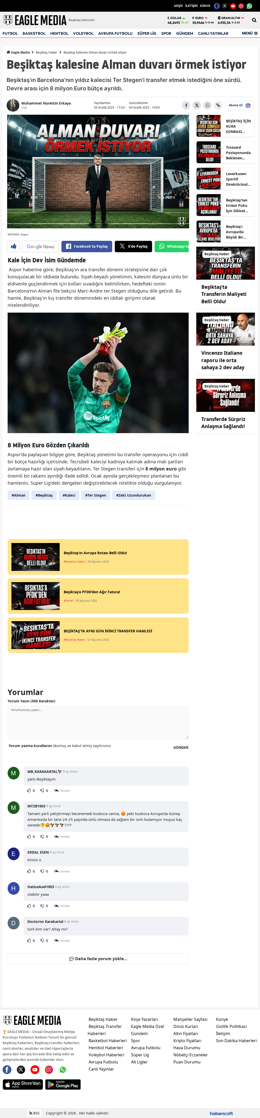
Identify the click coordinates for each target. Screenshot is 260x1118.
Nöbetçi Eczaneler (190, 1055)
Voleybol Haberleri (106, 1055)
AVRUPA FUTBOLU (115, 33)
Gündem (139, 1033)
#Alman (18, 495)
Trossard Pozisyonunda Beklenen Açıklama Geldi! (238, 153)
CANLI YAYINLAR (213, 33)
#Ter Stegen (95, 495)
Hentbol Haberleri (106, 1048)
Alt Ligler (139, 1062)
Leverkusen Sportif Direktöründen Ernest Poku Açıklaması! (239, 179)
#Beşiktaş (44, 495)
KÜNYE (205, 6)
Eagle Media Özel (147, 1026)
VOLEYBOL (83, 33)
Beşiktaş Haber (46, 52)
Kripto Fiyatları (187, 1040)
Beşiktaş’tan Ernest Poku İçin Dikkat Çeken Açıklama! (236, 205)
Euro (199, 18)
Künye (222, 1019)
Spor (135, 1040)
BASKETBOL (34, 33)
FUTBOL (10, 33)
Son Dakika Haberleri (236, 1040)
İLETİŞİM (191, 6)
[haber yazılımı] (221, 1113)
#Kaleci (69, 495)
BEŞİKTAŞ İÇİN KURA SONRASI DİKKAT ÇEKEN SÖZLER (238, 126)
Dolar (175, 18)
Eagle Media (20, 52)
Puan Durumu (187, 1062)
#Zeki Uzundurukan (133, 495)
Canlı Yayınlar (101, 1069)
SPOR (166, 33)
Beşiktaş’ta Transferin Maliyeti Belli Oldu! (224, 294)
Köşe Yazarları (144, 1019)
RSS (36, 1113)
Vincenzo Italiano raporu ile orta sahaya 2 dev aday (223, 360)
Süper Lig (140, 1055)
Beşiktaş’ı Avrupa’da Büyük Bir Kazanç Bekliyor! (234, 232)
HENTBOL (59, 33)
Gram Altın (230, 18)
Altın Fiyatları (185, 1033)
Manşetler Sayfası (190, 1019)
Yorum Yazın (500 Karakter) (31, 701)
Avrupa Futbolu (103, 1062)
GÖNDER (180, 747)
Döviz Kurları (185, 1026)
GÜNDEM (184, 33)
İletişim (223, 1033)
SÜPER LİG (146, 33)
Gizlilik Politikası (231, 1026)
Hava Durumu (186, 1048)
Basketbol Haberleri (108, 1040)
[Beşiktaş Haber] (225, 262)
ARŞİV (178, 6)
